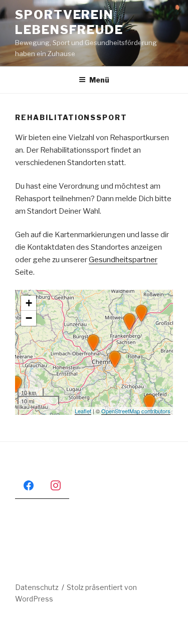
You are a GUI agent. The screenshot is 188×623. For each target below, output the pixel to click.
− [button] (29, 318)
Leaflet (83, 411)
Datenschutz (37, 587)
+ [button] (29, 303)
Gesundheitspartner (123, 259)
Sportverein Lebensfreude (69, 22)
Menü (99, 80)
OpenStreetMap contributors (135, 411)
